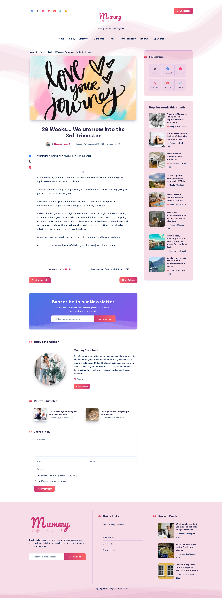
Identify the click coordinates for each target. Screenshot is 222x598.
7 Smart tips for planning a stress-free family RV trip (175, 178)
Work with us (108, 537)
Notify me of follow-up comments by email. (58, 475)
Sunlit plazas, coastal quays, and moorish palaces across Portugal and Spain (176, 241)
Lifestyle (84, 38)
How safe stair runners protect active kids (174, 156)
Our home (99, 38)
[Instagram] (43, 11)
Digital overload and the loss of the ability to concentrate (176, 136)
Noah (50, 52)
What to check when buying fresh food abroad (186, 547)
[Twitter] (38, 11)
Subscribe (184, 11)
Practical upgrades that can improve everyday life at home (187, 567)
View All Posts (82, 386)
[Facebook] (32, 11)
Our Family (41, 52)
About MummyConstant (113, 525)
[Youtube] (55, 11)
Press (105, 531)
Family (71, 38)
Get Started (105, 319)
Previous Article (40, 280)
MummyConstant (86, 350)
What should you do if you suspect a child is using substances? (186, 527)
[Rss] (66, 11)
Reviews (144, 38)
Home (61, 38)
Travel (112, 38)
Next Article (128, 280)
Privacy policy (109, 550)
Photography (128, 38)
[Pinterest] (49, 11)
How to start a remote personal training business (174, 198)
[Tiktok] (60, 11)
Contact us (108, 544)
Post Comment (44, 488)
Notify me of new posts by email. (53, 481)
